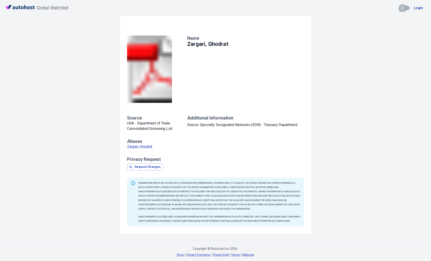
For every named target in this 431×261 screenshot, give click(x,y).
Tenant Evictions (198, 255)
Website (248, 255)
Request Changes (148, 166)
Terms (235, 255)
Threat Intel (220, 255)
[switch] (402, 7)
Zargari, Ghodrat (139, 146)
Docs (180, 255)
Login (418, 8)
